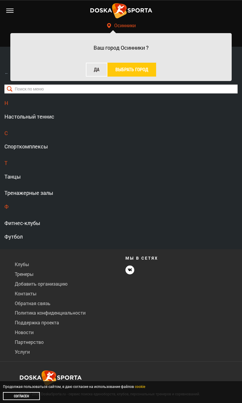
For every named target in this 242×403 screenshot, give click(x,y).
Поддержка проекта (37, 322)
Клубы (22, 264)
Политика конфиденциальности (50, 313)
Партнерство (29, 342)
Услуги (22, 352)
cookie (140, 386)
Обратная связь (32, 303)
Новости (24, 332)
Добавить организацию (41, 284)
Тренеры (24, 274)
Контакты (26, 293)
